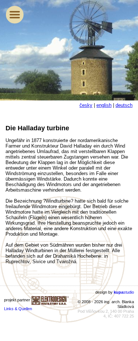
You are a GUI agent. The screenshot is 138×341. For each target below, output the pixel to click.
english (104, 105)
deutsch (124, 105)
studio (124, 292)
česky (85, 105)
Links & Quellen (18, 308)
